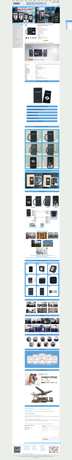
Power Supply (15, 30)
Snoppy (68, 26)
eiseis (27, 453)
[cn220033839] (28, 429)
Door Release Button (15, 31)
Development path (42, 450)
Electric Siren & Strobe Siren (16, 45)
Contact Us (39, 6)
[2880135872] (26, 429)
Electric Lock (14, 36)
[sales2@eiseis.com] (27, 429)
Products (19, 6)
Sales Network (34, 449)
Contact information (34, 448)
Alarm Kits (14, 42)
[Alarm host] (36, 23)
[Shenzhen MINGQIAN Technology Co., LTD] (16, 4)
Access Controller (15, 25)
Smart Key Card (15, 33)
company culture (42, 448)
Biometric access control (16, 28)
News (45, 6)
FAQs (55, 6)
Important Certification (43, 449)
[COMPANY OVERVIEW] (42, 359)
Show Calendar (32, 6)
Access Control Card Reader (16, 27)
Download (50, 6)
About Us (25, 6)
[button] (58, 15)
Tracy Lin (68, 23)
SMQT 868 (31, 453)
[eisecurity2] (25, 429)
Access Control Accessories (16, 39)
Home (15, 6)
